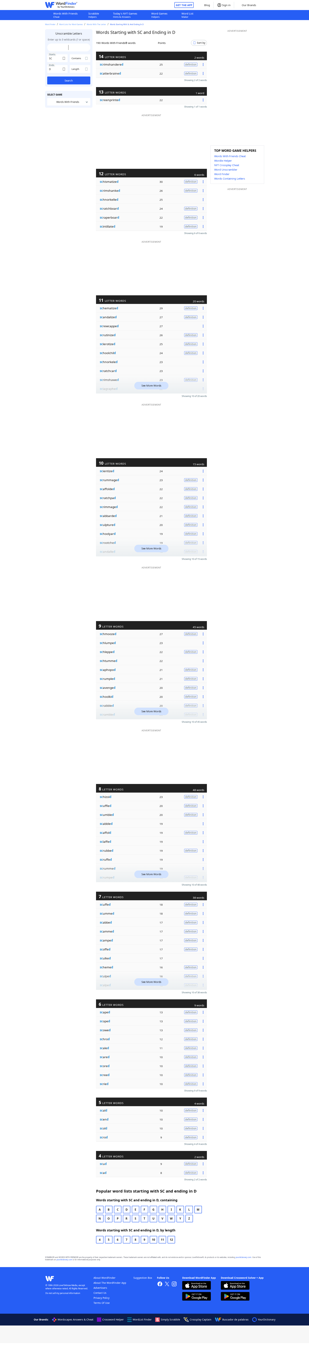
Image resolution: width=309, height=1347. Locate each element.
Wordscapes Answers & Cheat (75, 1319)
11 (162, 1240)
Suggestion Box (142, 1277)
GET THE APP (184, 5)
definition (191, 64)
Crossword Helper (113, 1319)
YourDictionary (266, 1319)
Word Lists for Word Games (71, 24)
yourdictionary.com (243, 1257)
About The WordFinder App (110, 1282)
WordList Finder (142, 1319)
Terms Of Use (102, 1303)
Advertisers (100, 1287)
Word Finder (50, 24)
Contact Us (100, 1292)
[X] (167, 1284)
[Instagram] (174, 1284)
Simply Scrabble (170, 1319)
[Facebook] (160, 1284)
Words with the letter (96, 24)
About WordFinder (105, 1277)
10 (153, 1240)
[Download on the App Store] (196, 1286)
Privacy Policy (101, 1298)
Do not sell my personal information (62, 1293)
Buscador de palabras (235, 1319)
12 (171, 1240)
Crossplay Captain (200, 1319)
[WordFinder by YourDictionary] (61, 5)
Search (69, 80)
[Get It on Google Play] (196, 1296)
